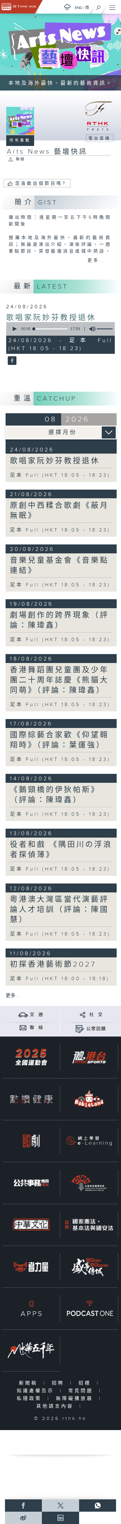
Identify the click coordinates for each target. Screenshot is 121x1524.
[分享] (82, 1014)
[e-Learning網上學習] (89, 1141)
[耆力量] (31, 1266)
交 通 (36, 1014)
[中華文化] (31, 1225)
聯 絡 (36, 1027)
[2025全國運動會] (31, 1057)
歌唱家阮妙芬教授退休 (51, 317)
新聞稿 (29, 1383)
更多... (97, 260)
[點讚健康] (31, 1099)
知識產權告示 (37, 1390)
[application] (59, 329)
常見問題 (82, 1390)
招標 (86, 1383)
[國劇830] (31, 1141)
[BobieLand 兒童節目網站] (89, 1099)
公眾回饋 (96, 1028)
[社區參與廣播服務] (89, 1183)
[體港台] (89, 1057)
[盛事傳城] (89, 1266)
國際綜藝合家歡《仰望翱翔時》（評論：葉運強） (59, 740)
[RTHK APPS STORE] (31, 1308)
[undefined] (67, 7)
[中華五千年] (31, 1350)
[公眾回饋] (79, 1028)
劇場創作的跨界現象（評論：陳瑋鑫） (59, 620)
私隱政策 (30, 1398)
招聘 (59, 1383)
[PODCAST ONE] (89, 1308)
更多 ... (13, 996)
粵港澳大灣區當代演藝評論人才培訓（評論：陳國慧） (59, 909)
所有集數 (20, 140)
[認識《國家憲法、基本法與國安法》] (89, 1225)
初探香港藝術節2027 (53, 964)
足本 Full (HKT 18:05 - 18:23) (60, 475)
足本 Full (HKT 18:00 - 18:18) (60, 979)
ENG (78, 8)
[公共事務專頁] (31, 1183)
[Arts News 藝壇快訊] (11, 361)
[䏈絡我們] (23, 1027)
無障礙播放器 (76, 1398)
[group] (90, 328)
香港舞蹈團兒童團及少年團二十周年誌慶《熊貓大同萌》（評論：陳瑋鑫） (59, 680)
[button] (14, 328)
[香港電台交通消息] (23, 1014)
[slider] (50, 329)
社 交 (96, 1014)
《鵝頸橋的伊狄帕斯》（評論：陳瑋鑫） (55, 795)
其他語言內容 (56, 1406)
